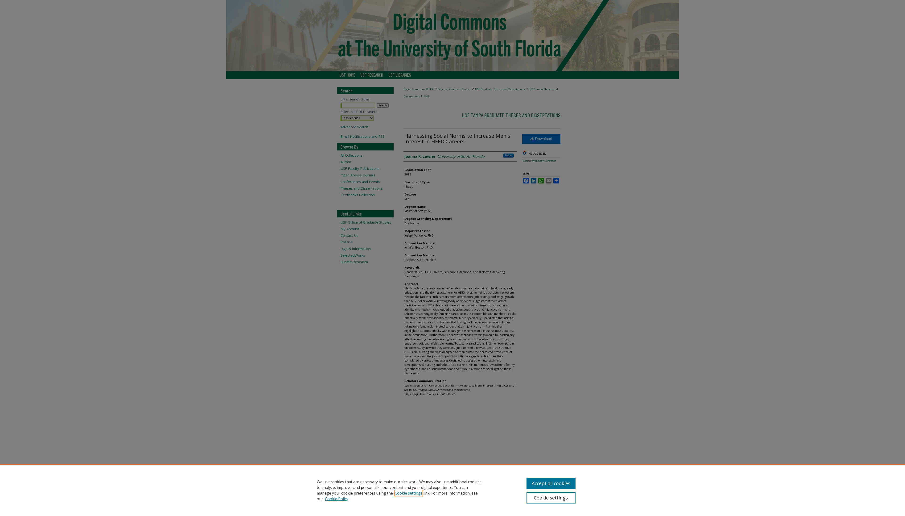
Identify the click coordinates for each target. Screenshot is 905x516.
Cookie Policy (336, 498)
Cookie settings (408, 493)
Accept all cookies (551, 483)
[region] (452, 490)
